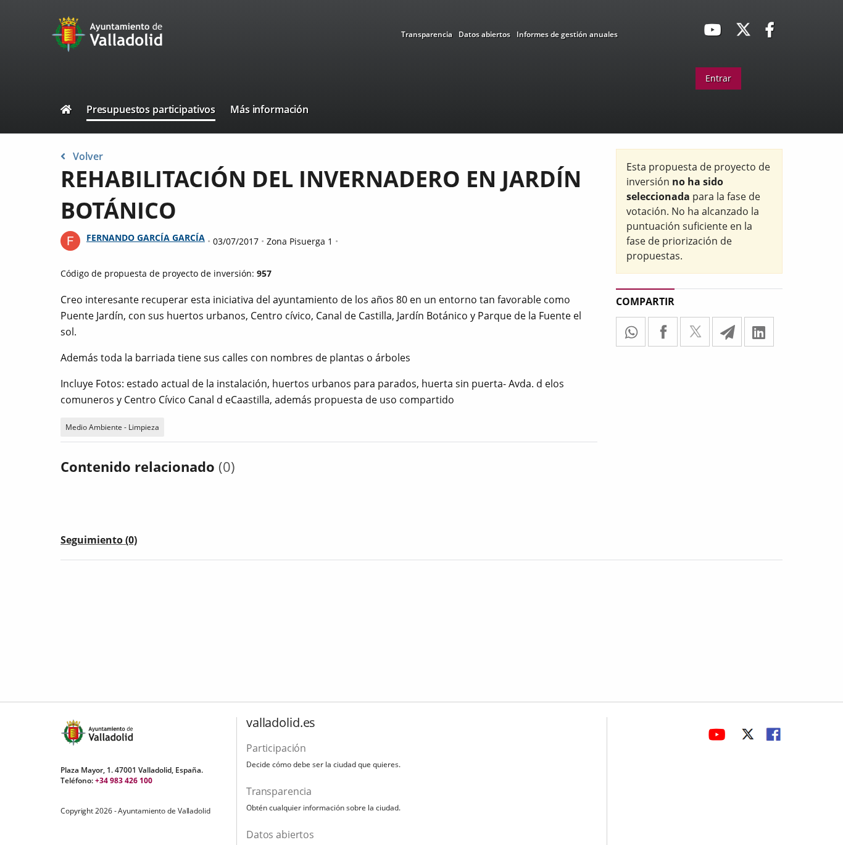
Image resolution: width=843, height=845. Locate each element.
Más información (269, 109)
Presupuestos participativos (150, 109)
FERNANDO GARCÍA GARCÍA (145, 237)
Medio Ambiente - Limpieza (112, 427)
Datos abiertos (484, 34)
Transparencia (426, 34)
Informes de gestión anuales (567, 34)
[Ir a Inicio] (66, 111)
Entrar (718, 78)
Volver (88, 156)
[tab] (98, 542)
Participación (276, 748)
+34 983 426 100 (123, 780)
